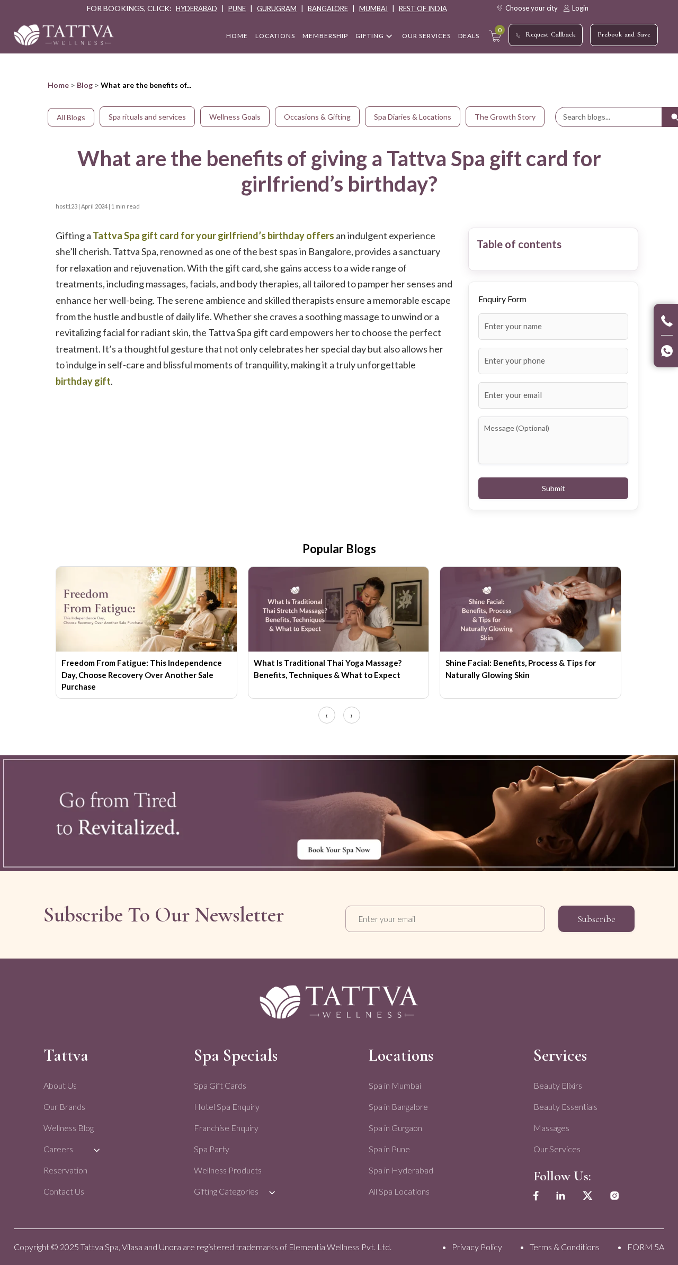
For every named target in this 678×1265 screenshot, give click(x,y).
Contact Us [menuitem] (63, 1191)
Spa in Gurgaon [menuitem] (395, 1128)
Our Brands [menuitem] (64, 1106)
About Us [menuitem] (60, 1085)
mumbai (373, 8)
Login (580, 8)
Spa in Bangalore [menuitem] (398, 1106)
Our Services (426, 36)
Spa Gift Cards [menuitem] (220, 1085)
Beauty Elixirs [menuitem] (557, 1085)
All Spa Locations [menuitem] (399, 1191)
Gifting (369, 36)
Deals (468, 36)
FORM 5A (645, 1247)
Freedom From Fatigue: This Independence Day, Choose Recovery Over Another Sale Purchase (141, 674)
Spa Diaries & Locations (412, 116)
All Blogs (71, 117)
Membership (325, 36)
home (237, 36)
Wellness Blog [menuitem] (68, 1128)
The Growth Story (505, 116)
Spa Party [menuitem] (211, 1149)
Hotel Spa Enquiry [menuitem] (227, 1106)
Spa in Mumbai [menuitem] (395, 1085)
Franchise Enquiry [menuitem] (226, 1128)
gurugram (277, 8)
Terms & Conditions (565, 1247)
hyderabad (196, 8)
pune (237, 8)
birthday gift (83, 381)
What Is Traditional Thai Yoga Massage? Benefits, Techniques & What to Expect (328, 669)
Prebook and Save (623, 34)
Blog (85, 84)
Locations (275, 36)
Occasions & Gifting (317, 116)
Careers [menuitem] (58, 1149)
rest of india (423, 8)
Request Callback (550, 34)
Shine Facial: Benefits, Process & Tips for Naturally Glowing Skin (520, 669)
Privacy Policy (477, 1247)
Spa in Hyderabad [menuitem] (401, 1170)
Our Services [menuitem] (557, 1149)
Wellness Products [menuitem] (228, 1170)
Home (58, 84)
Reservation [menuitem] (65, 1170)
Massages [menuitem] (551, 1128)
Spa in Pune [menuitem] (389, 1149)
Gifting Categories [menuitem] (226, 1191)
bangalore (328, 8)
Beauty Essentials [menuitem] (565, 1106)
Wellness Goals (235, 116)
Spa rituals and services (147, 116)
